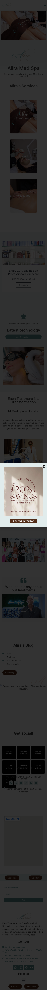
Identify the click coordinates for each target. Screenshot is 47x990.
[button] (44, 466)
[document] (23, 495)
